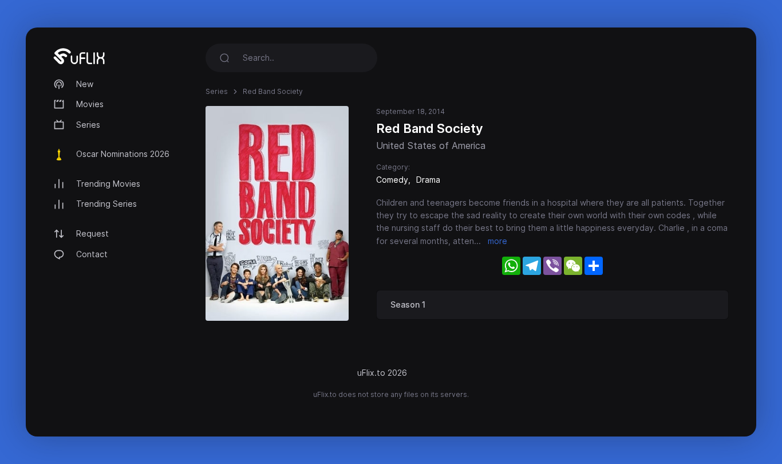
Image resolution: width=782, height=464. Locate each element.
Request (92, 233)
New (84, 84)
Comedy (392, 179)
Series (88, 124)
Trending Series (106, 204)
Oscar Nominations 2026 (122, 154)
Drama (428, 179)
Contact (92, 254)
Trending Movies (108, 183)
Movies (90, 104)
